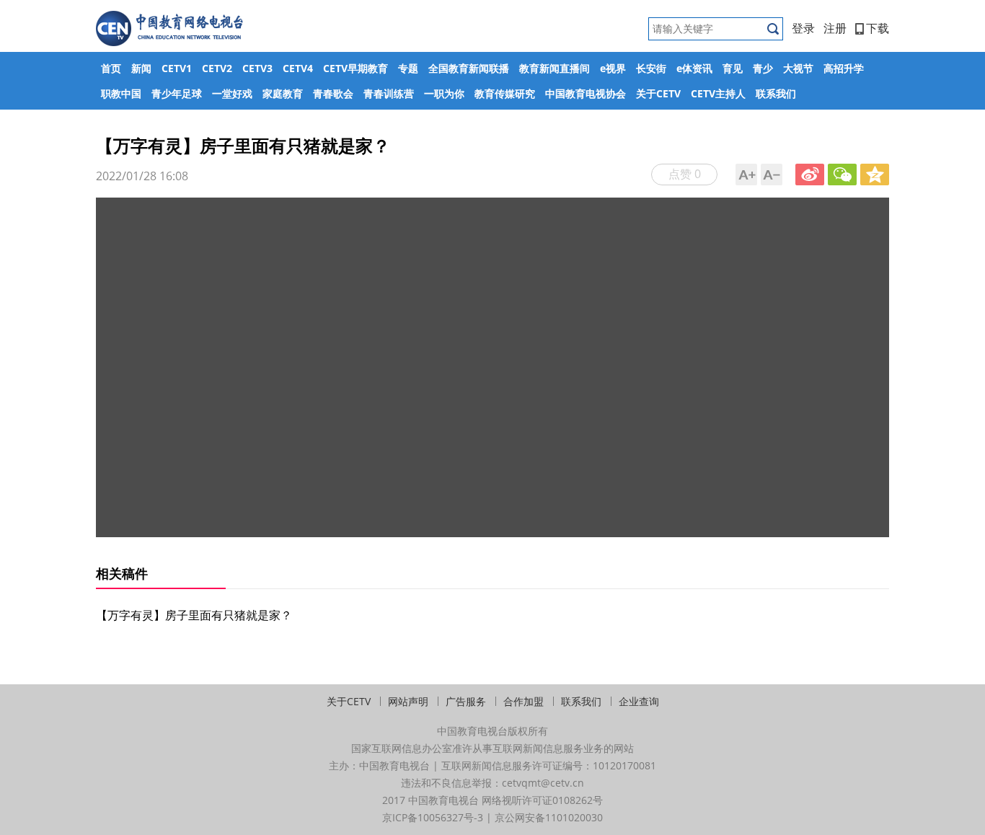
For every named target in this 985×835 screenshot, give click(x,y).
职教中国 (121, 93)
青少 (763, 68)
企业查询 (639, 701)
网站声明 (408, 701)
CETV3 (257, 68)
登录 (803, 28)
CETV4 (298, 68)
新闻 (141, 68)
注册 (835, 28)
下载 (877, 28)
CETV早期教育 (355, 68)
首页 (111, 68)
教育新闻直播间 (554, 68)
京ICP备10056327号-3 (432, 817)
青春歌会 (333, 93)
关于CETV (658, 93)
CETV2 (217, 68)
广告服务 (466, 701)
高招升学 (843, 68)
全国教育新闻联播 (468, 68)
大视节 (798, 68)
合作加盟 (523, 701)
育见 (733, 68)
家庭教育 (282, 93)
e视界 (613, 68)
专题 (408, 68)
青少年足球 (176, 93)
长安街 (651, 68)
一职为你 (444, 93)
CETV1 (177, 68)
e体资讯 (694, 68)
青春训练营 (388, 93)
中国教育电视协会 (585, 93)
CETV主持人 (718, 93)
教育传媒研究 (504, 93)
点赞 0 (684, 174)
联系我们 (776, 93)
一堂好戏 (232, 93)
